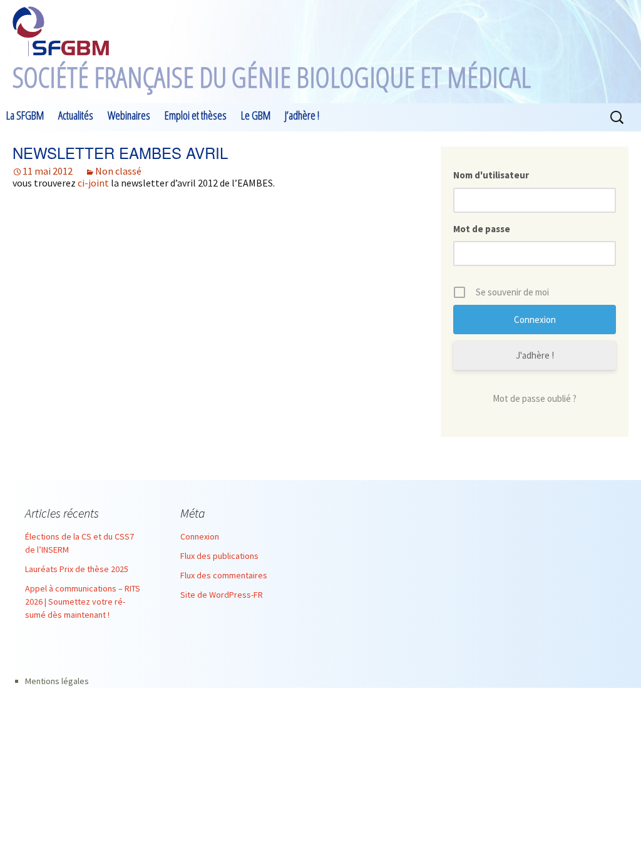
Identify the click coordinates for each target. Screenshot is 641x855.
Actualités (75, 115)
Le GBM (255, 115)
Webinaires (129, 115)
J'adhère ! (535, 355)
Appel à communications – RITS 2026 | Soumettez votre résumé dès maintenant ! (82, 601)
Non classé (118, 171)
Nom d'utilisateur (491, 175)
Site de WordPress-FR (221, 594)
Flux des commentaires (223, 575)
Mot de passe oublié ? (535, 398)
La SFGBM (25, 115)
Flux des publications (219, 555)
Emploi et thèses (196, 115)
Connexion (199, 536)
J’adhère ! (302, 115)
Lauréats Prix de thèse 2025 (76, 569)
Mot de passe (481, 229)
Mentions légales (57, 681)
